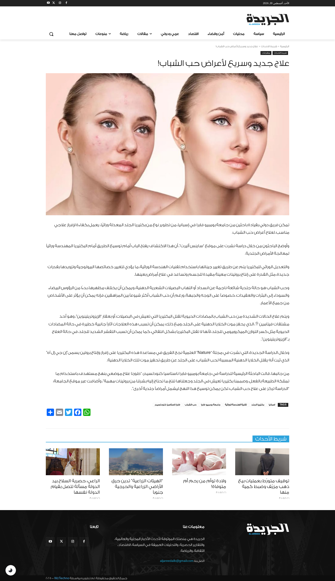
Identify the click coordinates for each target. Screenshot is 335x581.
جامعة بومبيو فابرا (210, 404)
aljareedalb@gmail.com (176, 561)
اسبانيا (272, 404)
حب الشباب (190, 404)
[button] (51, 34)
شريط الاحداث (269, 46)
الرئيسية (284, 46)
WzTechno (61, 578)
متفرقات (266, 53)
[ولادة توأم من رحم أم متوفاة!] (199, 461)
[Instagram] (60, 3)
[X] (53, 3)
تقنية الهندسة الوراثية (236, 404)
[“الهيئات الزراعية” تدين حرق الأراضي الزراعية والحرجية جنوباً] (136, 461)
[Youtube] (48, 3)
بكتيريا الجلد (257, 404)
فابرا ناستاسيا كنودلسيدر (167, 404)
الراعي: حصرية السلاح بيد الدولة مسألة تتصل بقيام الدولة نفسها (75, 486)
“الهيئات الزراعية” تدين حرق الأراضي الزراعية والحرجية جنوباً (137, 486)
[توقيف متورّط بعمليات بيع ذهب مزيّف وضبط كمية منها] (262, 461)
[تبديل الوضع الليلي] (10, 570)
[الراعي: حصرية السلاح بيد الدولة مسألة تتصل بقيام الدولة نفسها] (73, 461)
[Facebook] (66, 3)
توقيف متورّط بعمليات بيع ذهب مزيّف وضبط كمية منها (263, 486)
